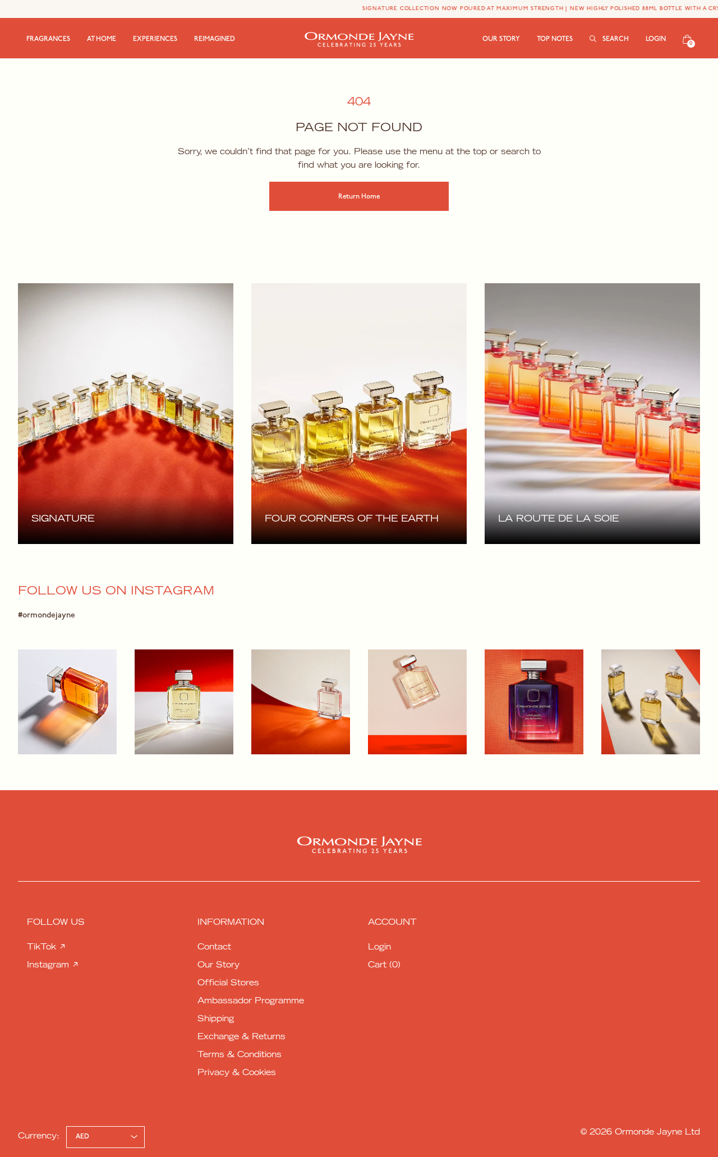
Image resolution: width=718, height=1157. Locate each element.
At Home (101, 39)
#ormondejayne (46, 615)
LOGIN (656, 39)
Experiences (155, 39)
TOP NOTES (555, 39)
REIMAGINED (214, 39)
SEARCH (615, 39)
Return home (359, 196)
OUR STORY (501, 39)
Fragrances (48, 39)
